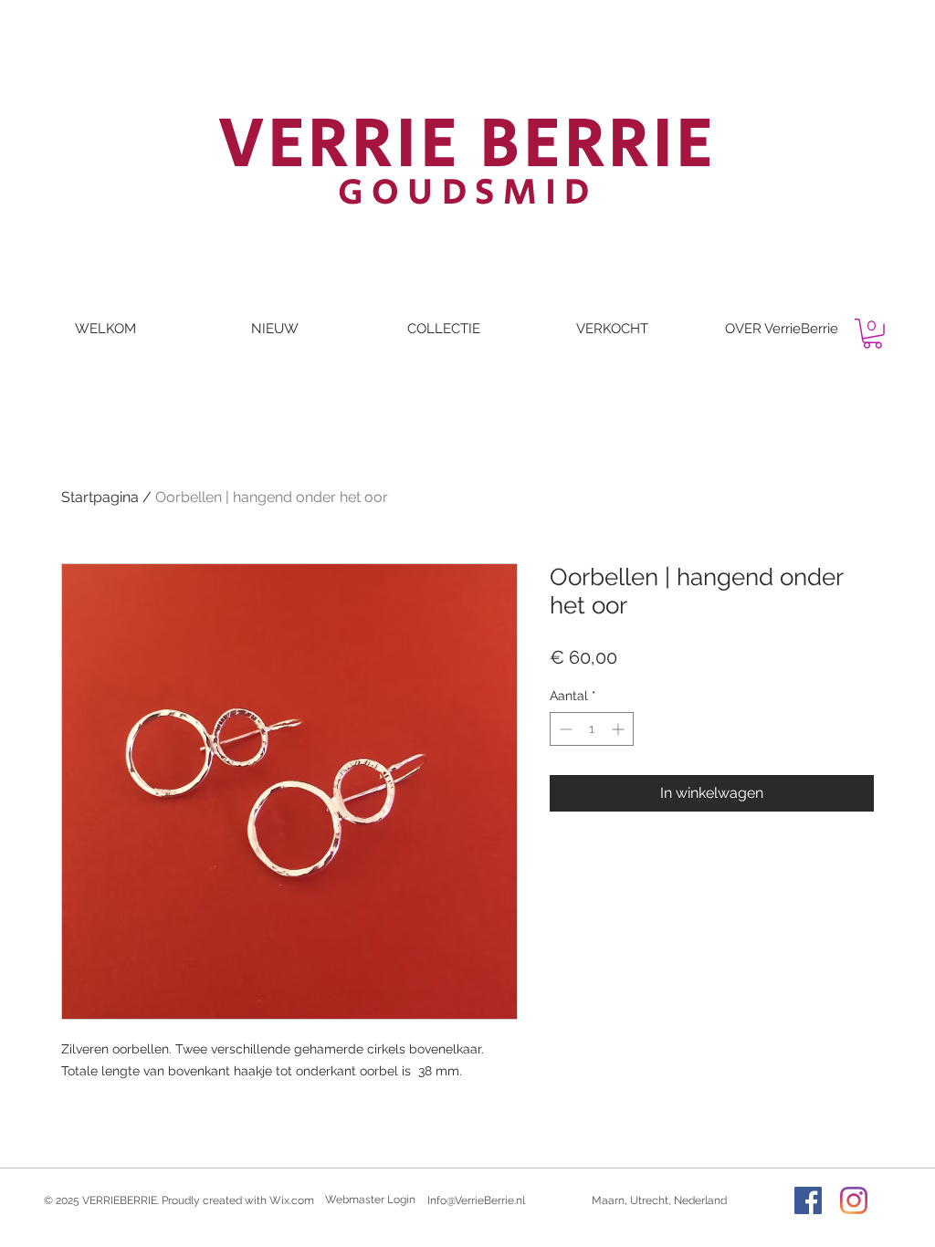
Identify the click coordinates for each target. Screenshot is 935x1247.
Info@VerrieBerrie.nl (476, 1200)
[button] (872, 334)
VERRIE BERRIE (468, 145)
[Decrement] (563, 729)
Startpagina (100, 497)
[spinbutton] (591, 729)
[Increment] (619, 729)
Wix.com (291, 1200)
